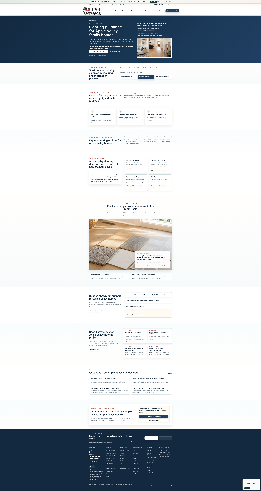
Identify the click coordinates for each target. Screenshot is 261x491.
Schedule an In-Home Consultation (164, 1)
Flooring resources (152, 485)
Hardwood (153, 185)
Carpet (128, 169)
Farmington (135, 471)
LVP (152, 170)
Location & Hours (168, 4)
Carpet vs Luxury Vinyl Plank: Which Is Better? (164, 455)
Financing (141, 10)
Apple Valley (135, 453)
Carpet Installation (110, 450)
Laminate (164, 170)
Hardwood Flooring (111, 453)
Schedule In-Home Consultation (99, 51)
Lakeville (142, 314)
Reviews (147, 10)
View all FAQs (169, 373)
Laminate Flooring (110, 461)
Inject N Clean (150, 462)
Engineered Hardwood (111, 455)
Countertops (109, 471)
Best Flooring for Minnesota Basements (164, 451)
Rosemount (135, 314)
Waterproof (157, 170)
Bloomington (136, 468)
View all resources (94, 349)
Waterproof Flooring (111, 466)
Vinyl (121, 466)
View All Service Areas (138, 473)
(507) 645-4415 (94, 452)
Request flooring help (141, 485)
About (152, 10)
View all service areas (106, 310)
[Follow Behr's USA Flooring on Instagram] (93, 466)
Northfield (135, 458)
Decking (108, 476)
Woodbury (135, 455)
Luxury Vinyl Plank (110, 458)
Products (117, 10)
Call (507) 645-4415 (158, 4)
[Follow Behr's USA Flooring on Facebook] (90, 466)
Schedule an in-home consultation (144, 77)
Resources (134, 10)
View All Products (124, 450)
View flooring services (126, 76)
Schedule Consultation (172, 10)
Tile (121, 463)
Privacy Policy (161, 485)
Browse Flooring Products (151, 453)
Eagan (128, 314)
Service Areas (125, 10)
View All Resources (163, 459)
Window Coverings (111, 468)
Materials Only (150, 460)
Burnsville (135, 466)
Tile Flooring (109, 463)
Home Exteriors (110, 473)
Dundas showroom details (162, 76)
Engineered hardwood (162, 185)
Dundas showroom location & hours (97, 55)
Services (110, 10)
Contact (158, 10)
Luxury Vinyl (123, 458)
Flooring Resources (152, 457)
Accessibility (169, 485)
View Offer (153, 1)
